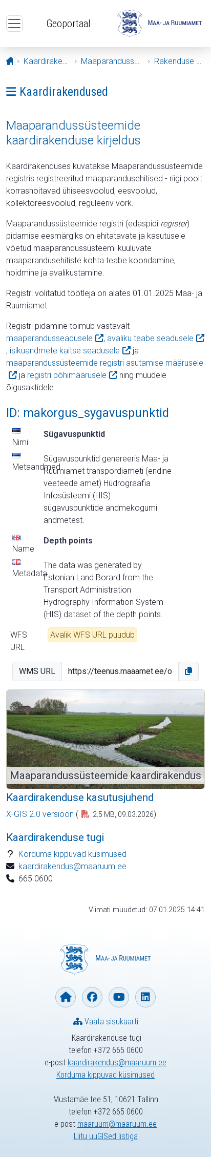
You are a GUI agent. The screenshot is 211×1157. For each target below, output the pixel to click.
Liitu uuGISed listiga (106, 1136)
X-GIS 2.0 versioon (40, 814)
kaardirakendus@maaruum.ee (72, 866)
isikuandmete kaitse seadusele (65, 350)
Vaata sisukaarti (110, 1021)
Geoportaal (68, 23)
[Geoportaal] (159, 23)
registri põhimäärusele (67, 375)
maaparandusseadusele (49, 338)
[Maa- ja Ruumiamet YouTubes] (119, 997)
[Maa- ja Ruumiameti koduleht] (65, 997)
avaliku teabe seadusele (150, 338)
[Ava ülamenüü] (14, 23)
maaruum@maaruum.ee (117, 1124)
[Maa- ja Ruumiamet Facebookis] (92, 997)
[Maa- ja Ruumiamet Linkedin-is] (145, 997)
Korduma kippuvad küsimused (72, 854)
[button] (188, 671)
